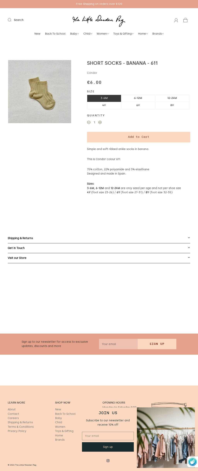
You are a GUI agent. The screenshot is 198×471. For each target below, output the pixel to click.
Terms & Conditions (21, 426)
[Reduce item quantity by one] (88, 123)
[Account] (176, 20)
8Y (172, 105)
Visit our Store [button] (17, 258)
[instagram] (108, 460)
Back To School (55, 33)
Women (102, 33)
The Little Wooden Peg (25, 465)
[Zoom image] (39, 92)
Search (19, 20)
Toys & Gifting (122, 33)
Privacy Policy (17, 431)
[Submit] (12, 20)
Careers (13, 418)
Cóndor (92, 73)
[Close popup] (190, 411)
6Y (138, 105)
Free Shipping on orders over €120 (99, 4)
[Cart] (185, 20)
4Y (104, 105)
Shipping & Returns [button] (20, 238)
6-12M (138, 98)
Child (86, 33)
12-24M (172, 98)
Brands (157, 33)
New (37, 33)
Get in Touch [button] (16, 248)
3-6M (104, 98)
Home (142, 33)
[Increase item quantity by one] (100, 123)
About (12, 409)
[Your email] (118, 344)
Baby (73, 33)
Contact (13, 414)
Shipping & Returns (20, 422)
